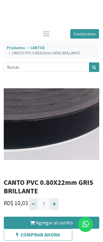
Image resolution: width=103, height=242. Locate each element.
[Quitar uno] (33, 204)
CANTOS (37, 48)
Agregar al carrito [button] (54, 222)
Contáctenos (85, 33)
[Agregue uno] (54, 204)
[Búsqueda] (94, 67)
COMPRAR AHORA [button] (40, 234)
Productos (16, 48)
